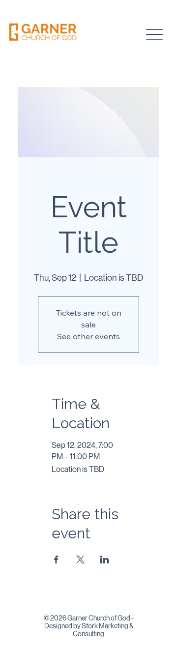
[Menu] (154, 34)
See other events (88, 336)
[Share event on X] (80, 559)
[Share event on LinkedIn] (104, 559)
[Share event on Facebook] (56, 559)
